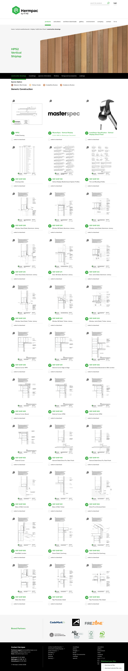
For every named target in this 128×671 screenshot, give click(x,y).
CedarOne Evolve (52, 85)
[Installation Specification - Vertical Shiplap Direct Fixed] (86, 99)
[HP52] (12, 99)
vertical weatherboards (55, 647)
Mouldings (32, 76)
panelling (51, 652)
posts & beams (52, 651)
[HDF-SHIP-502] (86, 471)
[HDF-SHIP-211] (49, 239)
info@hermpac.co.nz (24, 652)
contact (108, 22)
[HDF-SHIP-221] (49, 285)
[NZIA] (57, 634)
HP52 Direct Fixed (41, 29)
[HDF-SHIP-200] (12, 192)
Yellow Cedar (36, 85)
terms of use (101, 658)
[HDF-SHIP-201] (49, 192)
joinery (75, 649)
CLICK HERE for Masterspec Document (63, 135)
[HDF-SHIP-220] (12, 285)
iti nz (115, 22)
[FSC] (91, 635)
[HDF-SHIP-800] (12, 564)
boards (50, 654)
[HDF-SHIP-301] (49, 332)
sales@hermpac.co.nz (21, 654)
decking (50, 656)
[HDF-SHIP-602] (86, 517)
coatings (75, 656)
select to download (19, 139)
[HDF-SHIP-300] (12, 332)
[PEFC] (102, 635)
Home (13, 29)
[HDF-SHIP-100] (49, 146)
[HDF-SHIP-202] (86, 192)
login (115, 3)
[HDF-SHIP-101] (86, 146)
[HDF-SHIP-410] (49, 424)
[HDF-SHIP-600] (12, 517)
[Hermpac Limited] (25, 9)
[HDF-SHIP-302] (86, 332)
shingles (75, 651)
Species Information (44, 76)
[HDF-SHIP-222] (86, 285)
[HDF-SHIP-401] (49, 378)
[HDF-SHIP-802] (86, 564)
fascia (74, 652)
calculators (57, 22)
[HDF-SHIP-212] (86, 239)
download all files (110, 665)
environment (90, 22)
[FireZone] (94, 622)
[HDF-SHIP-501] (49, 471)
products (48, 22)
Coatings (82, 76)
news (99, 652)
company (100, 22)
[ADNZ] (77, 635)
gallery (81, 22)
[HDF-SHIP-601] (49, 517)
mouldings (76, 647)
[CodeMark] (57, 622)
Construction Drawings (18, 76)
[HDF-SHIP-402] (86, 378)
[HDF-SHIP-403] (12, 424)
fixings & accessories (79, 654)
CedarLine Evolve (68, 85)
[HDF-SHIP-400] (12, 378)
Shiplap (33, 29)
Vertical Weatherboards (23, 29)
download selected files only (113, 668)
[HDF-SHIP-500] (12, 471)
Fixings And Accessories (69, 76)
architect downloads (69, 22)
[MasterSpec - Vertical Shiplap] (49, 99)
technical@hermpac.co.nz (29, 650)
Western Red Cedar (20, 85)
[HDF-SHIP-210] (12, 239)
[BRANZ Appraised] (76, 622)
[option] (64, 49)
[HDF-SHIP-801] (49, 564)
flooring (50, 658)
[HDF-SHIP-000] (12, 146)
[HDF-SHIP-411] (86, 424)
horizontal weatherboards (55, 649)
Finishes (56, 76)
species (75, 658)
